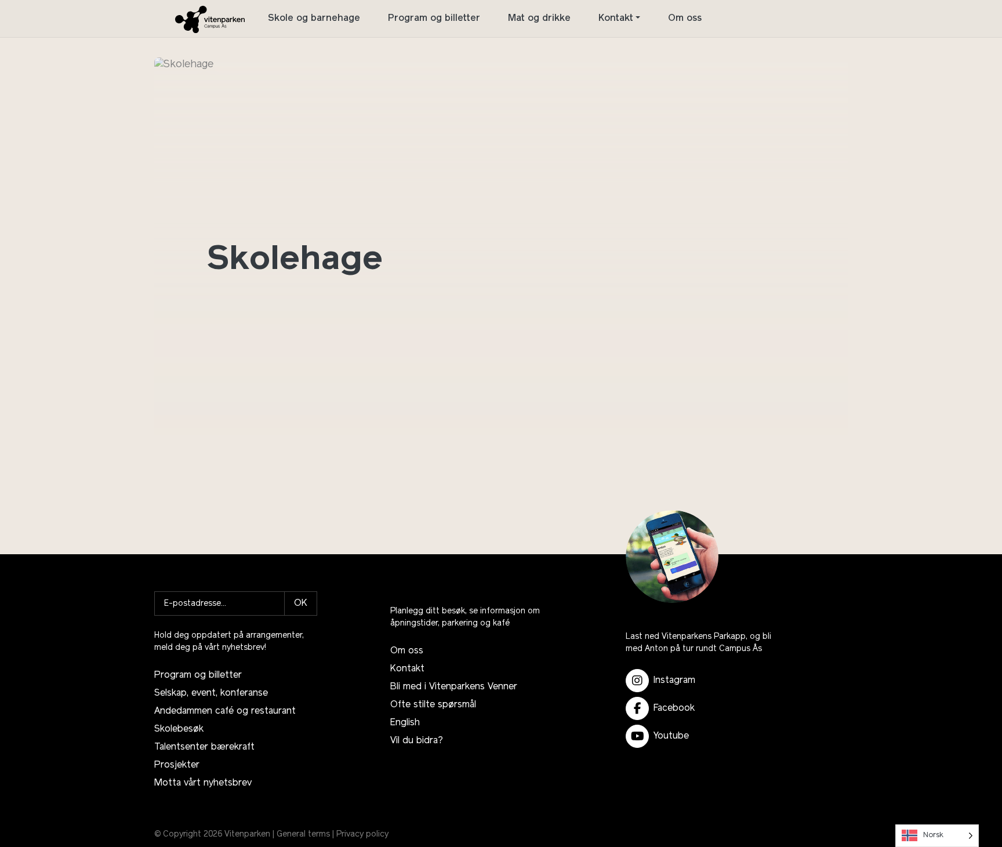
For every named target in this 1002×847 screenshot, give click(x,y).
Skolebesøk (179, 729)
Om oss (685, 18)
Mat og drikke (539, 18)
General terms (303, 834)
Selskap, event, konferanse (211, 693)
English (405, 723)
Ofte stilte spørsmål (433, 705)
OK (300, 603)
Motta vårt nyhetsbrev (203, 783)
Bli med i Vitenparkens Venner (453, 687)
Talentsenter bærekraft (204, 747)
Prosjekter (176, 765)
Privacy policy (362, 834)
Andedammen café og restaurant (225, 711)
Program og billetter (434, 18)
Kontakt (615, 18)
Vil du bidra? (416, 741)
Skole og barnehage (314, 18)
